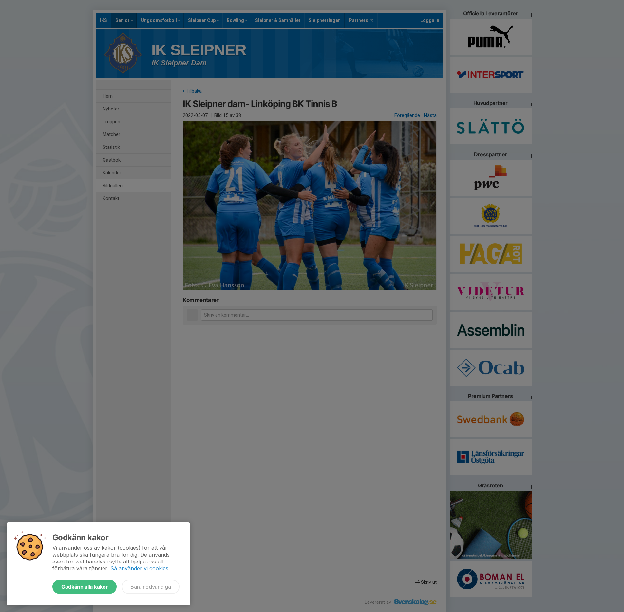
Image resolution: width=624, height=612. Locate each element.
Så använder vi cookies (139, 568)
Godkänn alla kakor (84, 586)
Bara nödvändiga (150, 586)
